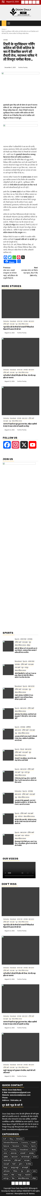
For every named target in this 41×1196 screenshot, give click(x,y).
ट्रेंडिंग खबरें (6, 324)
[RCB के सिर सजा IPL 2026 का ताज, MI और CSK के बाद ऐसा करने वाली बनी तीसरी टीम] (8, 818)
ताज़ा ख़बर (12, 324)
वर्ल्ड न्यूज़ (27, 772)
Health (33, 1142)
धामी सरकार (6, 1171)
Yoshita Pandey (23, 67)
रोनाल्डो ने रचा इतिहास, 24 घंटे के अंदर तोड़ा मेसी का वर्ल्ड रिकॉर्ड (25, 759)
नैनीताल (15, 1171)
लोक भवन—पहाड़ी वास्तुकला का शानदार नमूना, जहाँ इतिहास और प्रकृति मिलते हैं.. (10, 273)
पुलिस (28, 1171)
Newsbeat (13, 321)
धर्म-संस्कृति (25, 1167)
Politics (25, 1146)
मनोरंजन (20, 816)
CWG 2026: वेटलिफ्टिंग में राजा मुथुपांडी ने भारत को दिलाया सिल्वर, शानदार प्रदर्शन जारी (24, 697)
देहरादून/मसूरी (14, 1167)
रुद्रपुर (26, 667)
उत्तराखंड (5, 40)
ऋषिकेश (28, 727)
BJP (4, 1139)
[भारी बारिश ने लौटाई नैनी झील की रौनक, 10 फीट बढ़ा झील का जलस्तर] (20, 352)
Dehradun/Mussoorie (10, 1142)
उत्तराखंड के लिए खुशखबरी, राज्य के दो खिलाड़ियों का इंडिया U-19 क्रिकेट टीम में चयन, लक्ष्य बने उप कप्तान (25, 802)
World (22, 749)
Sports (17, 639)
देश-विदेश (28, 1164)
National (6, 1146)
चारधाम (35, 1157)
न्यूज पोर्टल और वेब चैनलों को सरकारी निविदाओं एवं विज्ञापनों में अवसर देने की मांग (18, 328)
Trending (13, 1149)
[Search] (37, 23)
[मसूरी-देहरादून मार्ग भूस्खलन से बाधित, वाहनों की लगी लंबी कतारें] (20, 1047)
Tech (5, 1149)
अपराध (5, 1153)
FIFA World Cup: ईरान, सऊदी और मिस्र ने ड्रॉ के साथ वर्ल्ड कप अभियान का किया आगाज (25, 780)
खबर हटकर (31, 321)
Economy (24, 1142)
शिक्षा (13, 1178)
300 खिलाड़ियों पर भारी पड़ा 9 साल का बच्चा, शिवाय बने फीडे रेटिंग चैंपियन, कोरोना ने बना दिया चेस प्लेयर (25, 675)
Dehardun (6, 321)
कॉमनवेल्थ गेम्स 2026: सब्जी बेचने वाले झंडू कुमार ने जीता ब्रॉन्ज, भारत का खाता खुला (25, 716)
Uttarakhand (24, 1149)
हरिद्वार (28, 645)
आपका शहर (20, 321)
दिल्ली (13, 1164)
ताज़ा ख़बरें (17, 667)
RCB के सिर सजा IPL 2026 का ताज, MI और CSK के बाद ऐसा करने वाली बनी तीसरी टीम (26, 821)
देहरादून (5, 1167)
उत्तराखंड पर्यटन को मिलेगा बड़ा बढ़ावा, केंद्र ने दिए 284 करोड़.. (29, 272)
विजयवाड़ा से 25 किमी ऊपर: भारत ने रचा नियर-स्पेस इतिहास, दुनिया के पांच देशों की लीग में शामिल (26, 843)
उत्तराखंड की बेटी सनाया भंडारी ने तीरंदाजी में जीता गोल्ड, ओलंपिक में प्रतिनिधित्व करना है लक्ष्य (26, 738)
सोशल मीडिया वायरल (23, 324)
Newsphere (19, 1194)
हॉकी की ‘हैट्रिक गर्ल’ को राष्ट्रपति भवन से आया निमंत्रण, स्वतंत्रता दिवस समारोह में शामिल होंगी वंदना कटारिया (26, 650)
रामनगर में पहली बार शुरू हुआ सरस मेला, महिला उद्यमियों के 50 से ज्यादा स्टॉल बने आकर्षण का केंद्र (20, 425)
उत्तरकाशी (22, 1153)
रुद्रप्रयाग (28, 1175)
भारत (22, 835)
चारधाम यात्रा (7, 1160)
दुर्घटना (21, 1164)
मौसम (12, 1175)
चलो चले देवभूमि (25, 1157)
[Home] (4, 23)
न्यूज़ (16, 324)
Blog (11, 1139)
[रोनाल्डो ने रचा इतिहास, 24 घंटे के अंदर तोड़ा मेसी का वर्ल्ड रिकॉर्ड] (8, 755)
